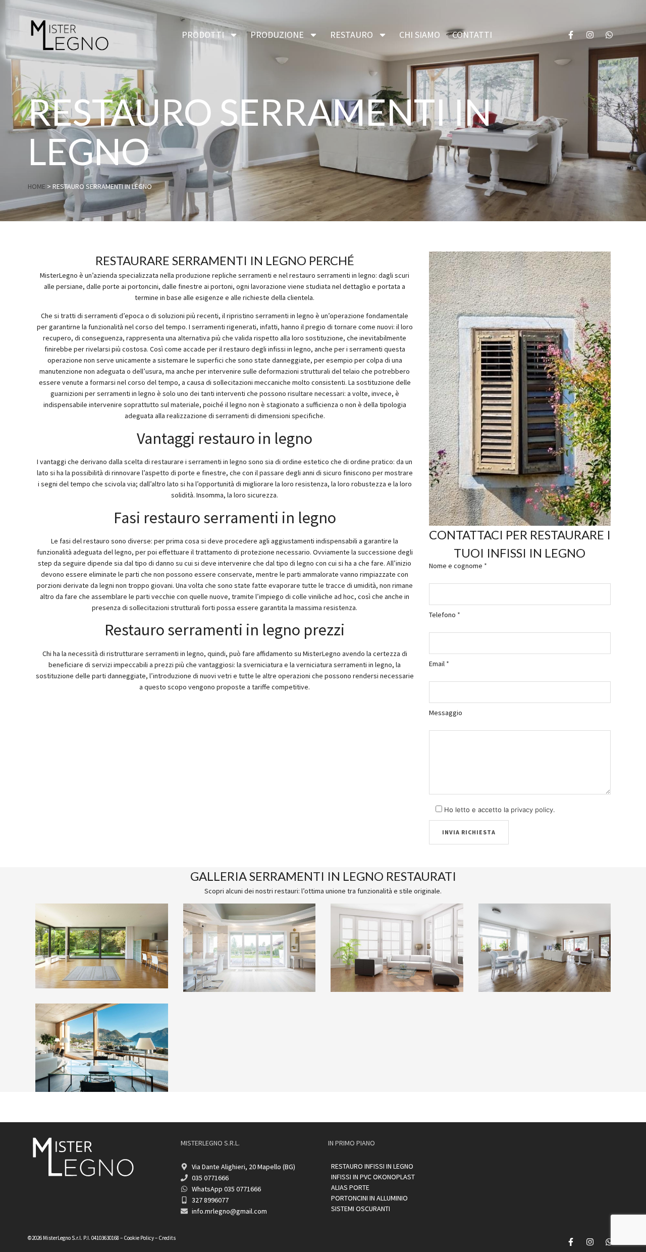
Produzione (277, 34)
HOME (36, 186)
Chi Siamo (419, 34)
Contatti (472, 34)
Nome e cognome (458, 565)
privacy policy (532, 810)
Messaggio (445, 712)
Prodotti (203, 34)
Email (439, 663)
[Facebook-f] (571, 35)
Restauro (351, 34)
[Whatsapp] (609, 35)
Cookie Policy (139, 1237)
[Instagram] (590, 35)
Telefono (444, 614)
